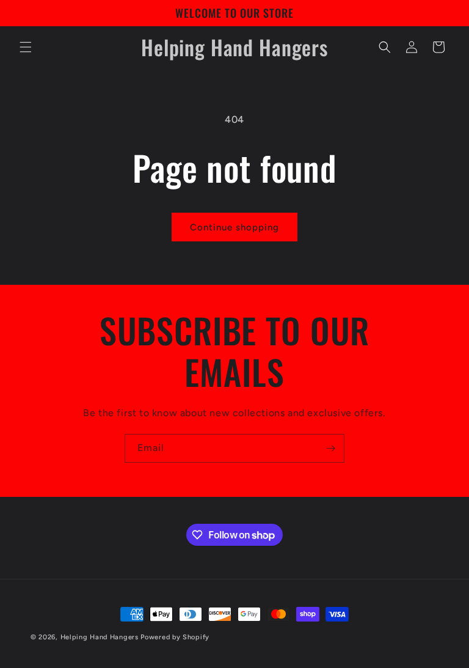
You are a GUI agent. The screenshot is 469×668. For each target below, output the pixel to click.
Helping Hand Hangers (99, 637)
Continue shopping (234, 227)
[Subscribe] (330, 448)
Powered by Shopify (174, 637)
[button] (25, 47)
